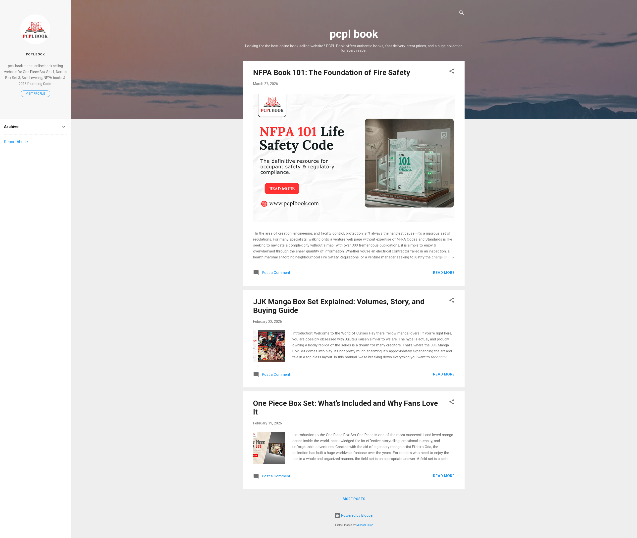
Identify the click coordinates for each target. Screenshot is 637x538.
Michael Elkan (364, 525)
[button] (452, 72)
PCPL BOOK (35, 54)
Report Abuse (16, 141)
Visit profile (35, 93)
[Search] (462, 13)
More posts (354, 499)
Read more (444, 272)
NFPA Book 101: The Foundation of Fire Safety (331, 72)
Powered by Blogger (357, 515)
